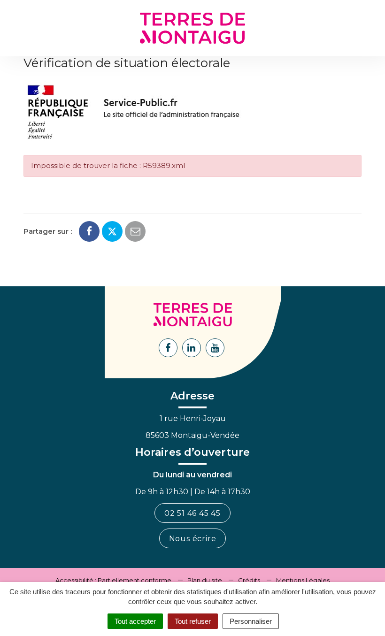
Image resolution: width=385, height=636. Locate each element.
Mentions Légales (303, 580)
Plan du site (204, 580)
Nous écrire (192, 538)
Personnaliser (251, 621)
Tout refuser (193, 621)
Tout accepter (135, 621)
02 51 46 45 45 (192, 513)
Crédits (249, 580)
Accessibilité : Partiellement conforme (113, 580)
